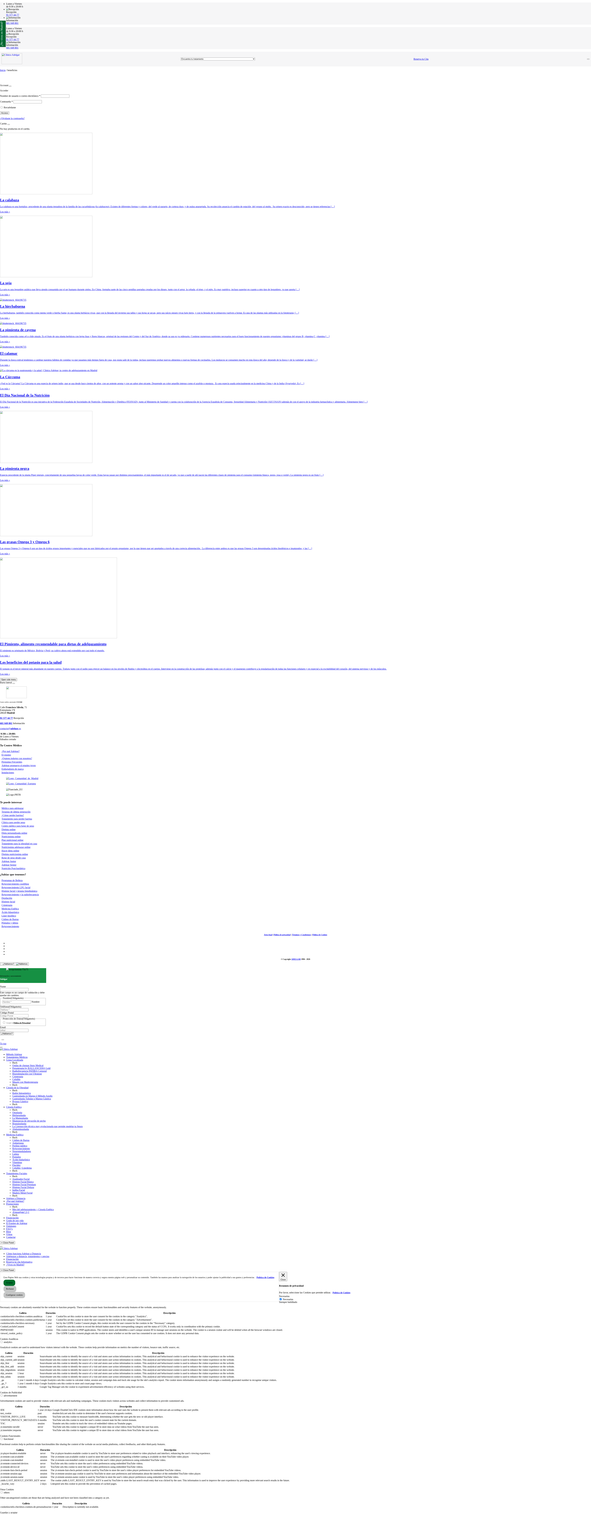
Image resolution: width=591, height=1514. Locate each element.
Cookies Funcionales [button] (10, 1436)
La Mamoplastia (20, 1118)
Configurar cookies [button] (14, 1295)
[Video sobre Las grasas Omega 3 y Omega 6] (46, 535)
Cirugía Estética (14, 1107)
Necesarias (288, 1299)
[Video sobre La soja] (46, 276)
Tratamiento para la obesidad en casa (19, 843)
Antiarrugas (18, 1143)
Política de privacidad (282, 935)
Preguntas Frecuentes (12, 762)
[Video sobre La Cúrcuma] (48, 370)
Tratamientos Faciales (16, 1173)
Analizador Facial (21, 1179)
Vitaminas (17, 1162)
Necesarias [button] (284, 1296)
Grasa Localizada (14, 1060)
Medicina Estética (10, 908)
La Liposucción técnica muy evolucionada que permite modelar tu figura (47, 1126)
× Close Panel (7, 1243)
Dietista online (9, 829)
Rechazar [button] (10, 1289)
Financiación (12, 1217)
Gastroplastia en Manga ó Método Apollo (32, 1096)
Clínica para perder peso (13, 822)
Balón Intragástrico (21, 1093)
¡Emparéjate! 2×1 (20, 1212)
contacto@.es (10, 728)
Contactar (11, 1237)
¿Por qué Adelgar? (11, 751)
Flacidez (16, 1165)
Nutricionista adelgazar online (16, 847)
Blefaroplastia (19, 1115)
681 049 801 (12, 23)
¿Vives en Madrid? (15, 1264)
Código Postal (7, 1012)
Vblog (9, 1234)
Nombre (36, 1001)
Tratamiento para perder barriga (17, 819)
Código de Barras (10, 919)
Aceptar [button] (9, 1283)
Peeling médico (19, 1145)
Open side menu (8, 679)
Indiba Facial (18, 1190)
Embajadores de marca (13, 769)
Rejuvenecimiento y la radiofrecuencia (20, 894)
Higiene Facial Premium (24, 1184)
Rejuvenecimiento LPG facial (16, 887)
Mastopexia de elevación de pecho (29, 1121)
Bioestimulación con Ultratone (27, 1073)
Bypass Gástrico (20, 1101)
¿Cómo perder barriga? (13, 815)
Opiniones (11, 1226)
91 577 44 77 (12, 15)
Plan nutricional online (12, 840)
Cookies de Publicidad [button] (11, 1392)
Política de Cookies (319, 935)
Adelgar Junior (9, 861)
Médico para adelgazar (13, 808)
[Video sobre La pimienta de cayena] (13, 323)
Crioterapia (7, 905)
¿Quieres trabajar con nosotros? (17, 758)
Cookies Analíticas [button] (9, 1339)
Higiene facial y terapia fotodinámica (19, 891)
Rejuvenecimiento (10, 926)
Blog (8, 1231)
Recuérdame (10, 107)
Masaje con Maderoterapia (25, 1082)
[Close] (10, 86)
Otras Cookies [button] (7, 1489)
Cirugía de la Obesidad (17, 1087)
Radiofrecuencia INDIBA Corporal (29, 1071)
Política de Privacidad (22, 1023)
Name (3, 986)
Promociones (12, 1204)
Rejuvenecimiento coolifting (15, 884)
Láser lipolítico (9, 915)
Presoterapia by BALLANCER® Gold (31, 1068)
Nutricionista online (11, 836)
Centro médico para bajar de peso (18, 826)
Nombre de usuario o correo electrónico (20, 96)
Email (3, 1027)
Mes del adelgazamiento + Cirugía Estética (33, 1209)
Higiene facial (8, 901)
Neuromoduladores (21, 1151)
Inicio (3, 70)
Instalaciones (8, 772)
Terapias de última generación (16, 811)
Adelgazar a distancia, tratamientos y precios (27, 1256)
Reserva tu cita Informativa (19, 1262)
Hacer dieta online (10, 850)
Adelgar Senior (9, 865)
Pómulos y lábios (10, 923)
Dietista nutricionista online (15, 854)
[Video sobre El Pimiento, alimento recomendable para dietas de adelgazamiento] (58, 637)
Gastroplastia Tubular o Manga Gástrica (31, 1098)
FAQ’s (9, 1229)
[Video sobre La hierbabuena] (13, 300)
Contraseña (6, 101)
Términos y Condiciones (301, 935)
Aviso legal (268, 935)
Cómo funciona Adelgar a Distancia (23, 1253)
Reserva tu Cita (421, 59)
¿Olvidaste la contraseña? (12, 118)
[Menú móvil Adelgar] (588, 59)
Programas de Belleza (12, 880)
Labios (15, 1154)
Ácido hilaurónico (10, 912)
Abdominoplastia (20, 1129)
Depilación (7, 898)
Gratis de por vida (15, 1220)
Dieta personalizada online (14, 833)
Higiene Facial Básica (23, 1181)
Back (14, 1062)
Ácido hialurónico (21, 1159)
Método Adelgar (14, 1054)
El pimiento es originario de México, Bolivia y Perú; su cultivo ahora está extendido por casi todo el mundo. (52, 650)
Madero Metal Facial (22, 1193)
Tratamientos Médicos (17, 1057)
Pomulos (16, 1157)
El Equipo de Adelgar (16, 1223)
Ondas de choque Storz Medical (27, 1065)
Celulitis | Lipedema (22, 1168)
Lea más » (5, 211)
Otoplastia (17, 1112)
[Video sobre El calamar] (13, 347)
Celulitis (16, 1079)
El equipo (6, 755)
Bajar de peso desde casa (14, 857)
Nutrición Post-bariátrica (13, 868)
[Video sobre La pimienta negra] (46, 462)
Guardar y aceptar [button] (8, 1512)
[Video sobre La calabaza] (46, 193)
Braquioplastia (19, 1123)
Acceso (4, 113)
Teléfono (10, 1006)
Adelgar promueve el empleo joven (19, 765)
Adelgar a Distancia (15, 1198)
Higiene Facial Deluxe (23, 1187)
